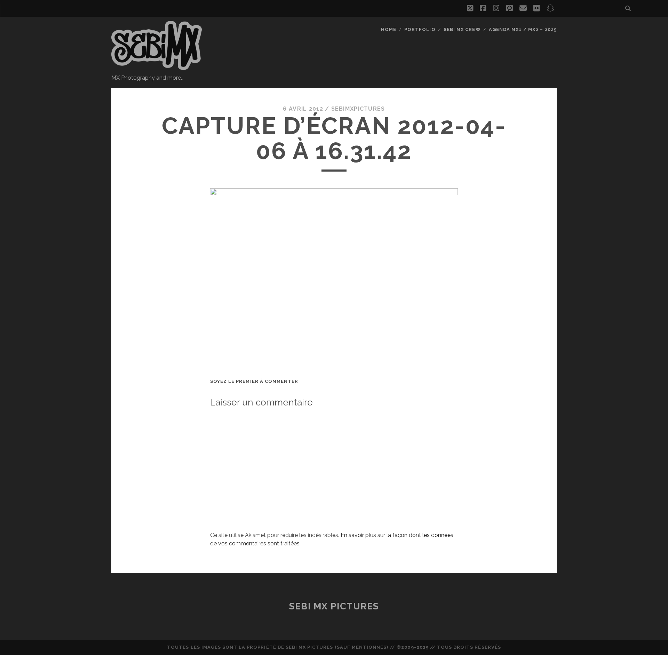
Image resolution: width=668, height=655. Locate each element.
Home (388, 29)
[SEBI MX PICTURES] (156, 67)
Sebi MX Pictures (334, 606)
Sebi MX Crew (462, 29)
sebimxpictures (358, 108)
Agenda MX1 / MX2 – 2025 (523, 29)
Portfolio (419, 29)
